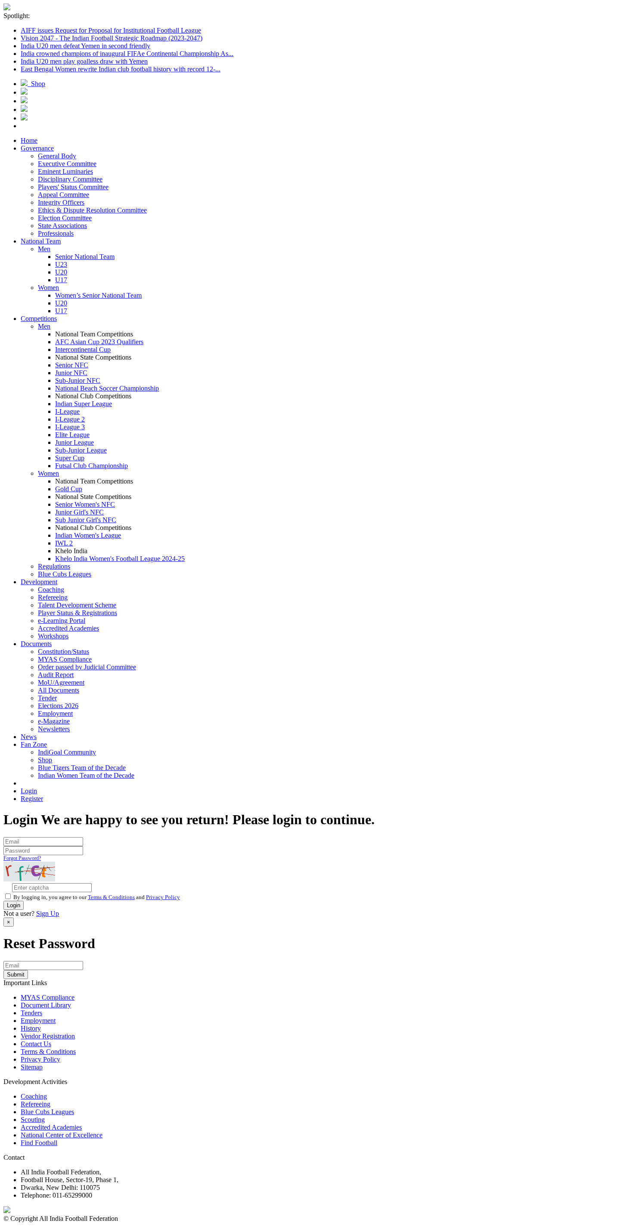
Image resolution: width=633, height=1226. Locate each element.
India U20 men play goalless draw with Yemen (84, 61)
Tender (47, 698)
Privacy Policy (163, 897)
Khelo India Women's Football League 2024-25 (120, 558)
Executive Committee (67, 163)
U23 (61, 264)
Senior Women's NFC (85, 504)
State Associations (62, 225)
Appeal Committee (63, 194)
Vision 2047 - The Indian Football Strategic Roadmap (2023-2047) (111, 38)
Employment (55, 713)
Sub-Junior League (81, 450)
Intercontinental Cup (83, 349)
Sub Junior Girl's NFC (85, 520)
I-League (67, 411)
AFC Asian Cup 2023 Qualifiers (99, 341)
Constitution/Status (63, 651)
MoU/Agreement (61, 682)
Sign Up (47, 913)
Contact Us (36, 1043)
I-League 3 (70, 427)
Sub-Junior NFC (77, 380)
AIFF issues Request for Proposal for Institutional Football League (111, 30)
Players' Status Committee (73, 187)
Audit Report (56, 674)
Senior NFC (71, 365)
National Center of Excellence (61, 1135)
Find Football (39, 1142)
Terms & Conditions (111, 897)
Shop (36, 83)
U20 (61, 272)
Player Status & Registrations (77, 612)
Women (48, 287)
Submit (16, 974)
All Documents (58, 690)
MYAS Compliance (65, 659)
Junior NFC (71, 372)
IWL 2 (64, 543)
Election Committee (65, 218)
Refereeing (53, 597)
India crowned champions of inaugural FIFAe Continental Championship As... (127, 53)
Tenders (31, 1013)
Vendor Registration (48, 1036)
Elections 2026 (58, 705)
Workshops (53, 636)
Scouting (33, 1119)
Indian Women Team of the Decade (86, 775)
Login (29, 791)
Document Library (46, 1005)
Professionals (56, 233)
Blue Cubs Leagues (64, 574)
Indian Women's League (88, 535)
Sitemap (32, 1067)
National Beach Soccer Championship (107, 388)
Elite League (72, 434)
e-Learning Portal (61, 620)
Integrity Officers (61, 202)
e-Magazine (54, 721)
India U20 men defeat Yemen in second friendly (85, 45)
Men (44, 249)
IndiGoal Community (67, 752)
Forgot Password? (22, 858)
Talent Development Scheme (77, 605)
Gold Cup (68, 489)
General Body (57, 156)
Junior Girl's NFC (79, 512)
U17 (61, 279)
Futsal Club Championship (91, 465)
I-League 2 (70, 419)
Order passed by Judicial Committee (87, 667)
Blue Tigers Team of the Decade (82, 767)
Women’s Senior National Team (98, 295)
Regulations (54, 566)
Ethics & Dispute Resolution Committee (92, 210)
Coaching (51, 589)
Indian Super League (83, 403)
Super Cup (69, 458)
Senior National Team (85, 256)
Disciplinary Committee (70, 179)
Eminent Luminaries (65, 171)
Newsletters (54, 729)
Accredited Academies (68, 628)
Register (32, 798)
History (31, 1028)
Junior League (74, 442)
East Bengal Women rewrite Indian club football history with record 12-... (120, 69)
